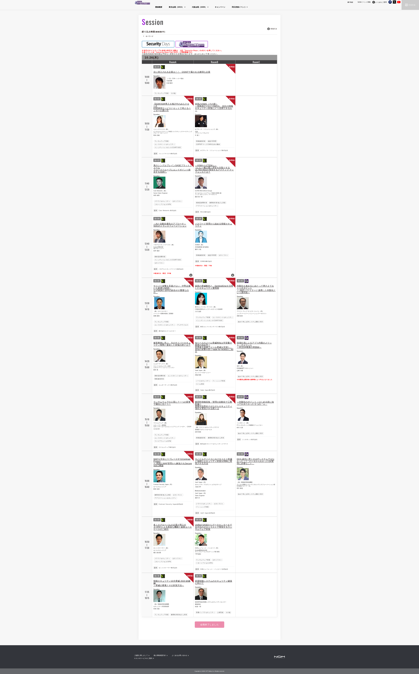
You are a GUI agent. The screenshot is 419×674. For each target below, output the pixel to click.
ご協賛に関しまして (141, 655)
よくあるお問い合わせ (179, 655)
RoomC (256, 62)
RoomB (214, 62)
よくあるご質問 (381, 2)
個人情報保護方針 (160, 655)
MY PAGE (350, 2)
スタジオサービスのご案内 (143, 658)
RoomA (173, 62)
